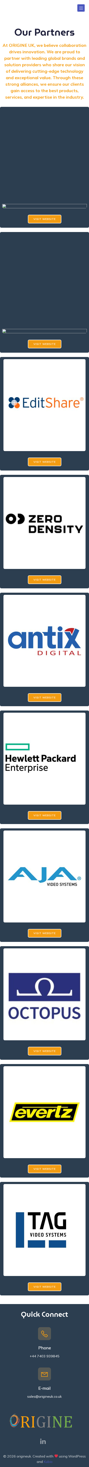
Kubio (48, 1461)
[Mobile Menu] (81, 8)
